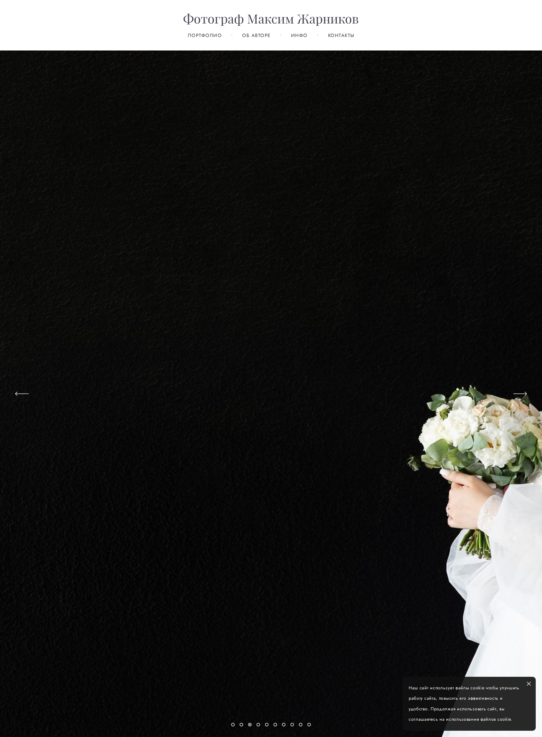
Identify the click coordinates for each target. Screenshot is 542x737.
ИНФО (299, 35)
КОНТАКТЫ (341, 35)
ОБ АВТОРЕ (256, 35)
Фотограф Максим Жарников (271, 19)
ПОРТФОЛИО (205, 35)
